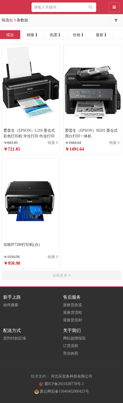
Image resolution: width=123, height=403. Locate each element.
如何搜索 (10, 305)
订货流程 (70, 346)
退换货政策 (72, 305)
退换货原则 (72, 320)
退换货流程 (72, 312)
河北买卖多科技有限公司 (71, 376)
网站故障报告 (74, 338)
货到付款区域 (14, 338)
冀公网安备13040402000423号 (64, 391)
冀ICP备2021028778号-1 (64, 384)
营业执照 (70, 353)
